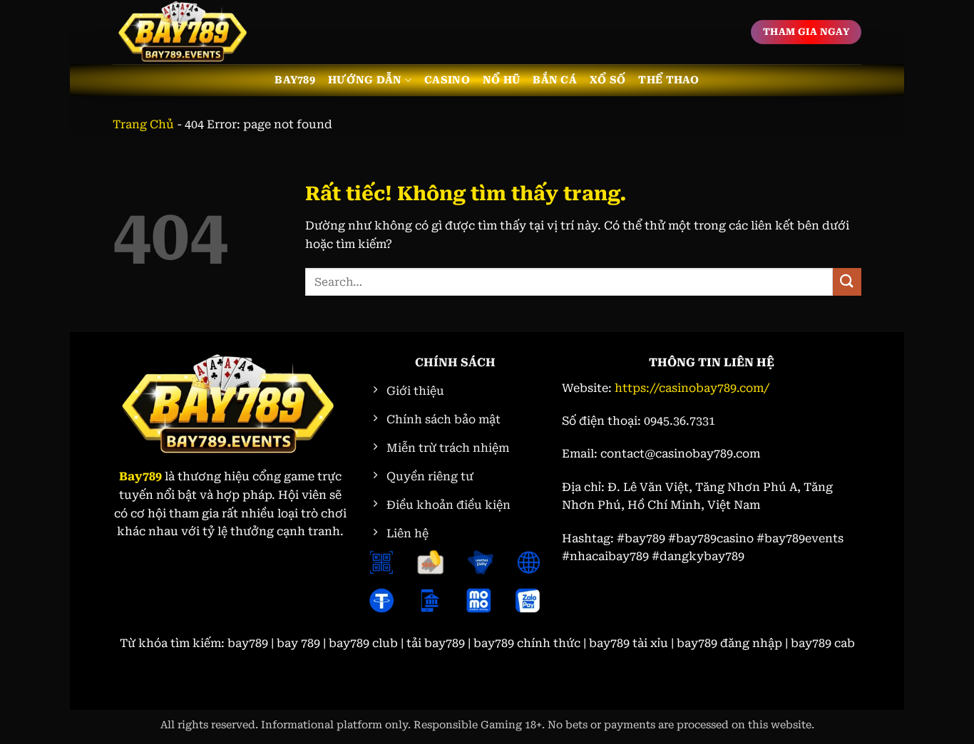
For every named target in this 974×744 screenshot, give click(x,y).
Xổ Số (607, 80)
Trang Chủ (143, 124)
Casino (447, 80)
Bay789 (295, 80)
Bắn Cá (555, 80)
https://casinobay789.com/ (692, 388)
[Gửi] (847, 282)
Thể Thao (668, 80)
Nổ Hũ (501, 80)
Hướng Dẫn (365, 80)
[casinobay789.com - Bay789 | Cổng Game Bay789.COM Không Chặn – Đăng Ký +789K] (184, 32)
